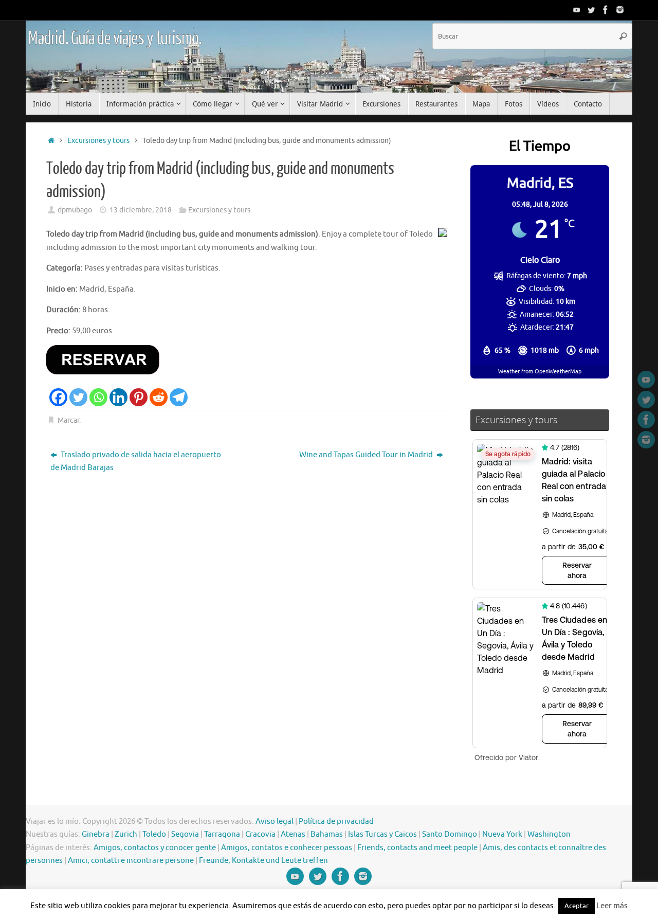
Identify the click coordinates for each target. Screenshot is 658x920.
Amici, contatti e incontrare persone (131, 860)
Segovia (185, 834)
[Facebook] (605, 10)
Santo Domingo (449, 834)
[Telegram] (179, 397)
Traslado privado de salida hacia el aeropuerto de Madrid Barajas (135, 461)
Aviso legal (274, 821)
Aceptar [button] (576, 905)
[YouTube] (577, 10)
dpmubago (75, 210)
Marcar (68, 420)
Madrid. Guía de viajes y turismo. (114, 38)
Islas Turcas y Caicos (382, 834)
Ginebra (95, 834)
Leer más (612, 906)
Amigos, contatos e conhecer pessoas (286, 848)
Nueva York (502, 834)
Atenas (293, 834)
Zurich (126, 834)
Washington (549, 834)
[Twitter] (591, 10)
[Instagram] (620, 10)
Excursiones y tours (98, 140)
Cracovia (260, 834)
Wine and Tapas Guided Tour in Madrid (366, 455)
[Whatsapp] (98, 397)
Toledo (154, 834)
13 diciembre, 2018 (140, 210)
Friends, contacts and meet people (417, 848)
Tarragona (222, 834)
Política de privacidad (336, 821)
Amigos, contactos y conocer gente (155, 848)
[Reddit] (159, 397)
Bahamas (326, 834)
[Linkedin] (118, 397)
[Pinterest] (139, 397)
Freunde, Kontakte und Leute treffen (263, 860)
